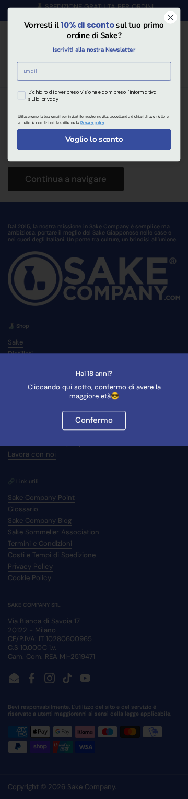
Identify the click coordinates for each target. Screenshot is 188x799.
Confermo (94, 420)
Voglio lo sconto (94, 139)
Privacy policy (92, 122)
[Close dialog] (171, 17)
